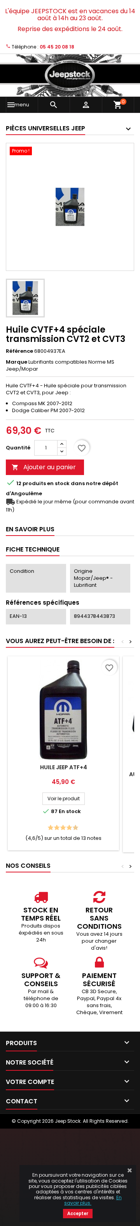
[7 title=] (67, 828)
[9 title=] (73, 828)
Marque (16, 362)
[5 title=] (61, 828)
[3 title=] (54, 828)
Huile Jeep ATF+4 (63, 767)
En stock (58, 483)
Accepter (77, 1213)
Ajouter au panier (44, 467)
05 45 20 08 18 (57, 46)
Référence (19, 351)
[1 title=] (48, 828)
